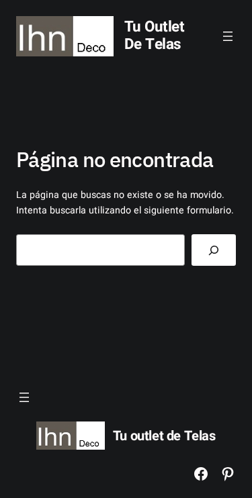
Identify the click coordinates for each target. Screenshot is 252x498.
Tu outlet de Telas (154, 35)
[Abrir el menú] (228, 36)
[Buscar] (214, 250)
